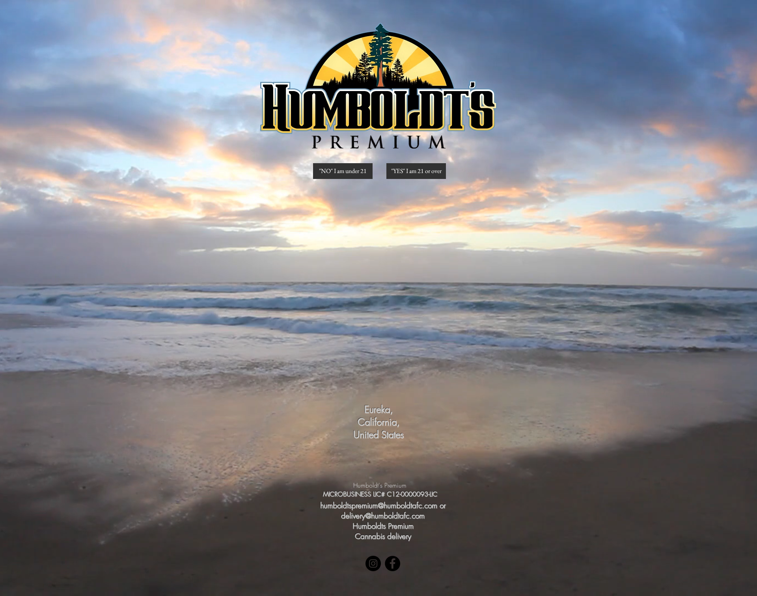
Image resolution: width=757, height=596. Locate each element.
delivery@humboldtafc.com (383, 515)
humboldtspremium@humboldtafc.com (378, 505)
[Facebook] (392, 563)
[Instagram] (373, 563)
